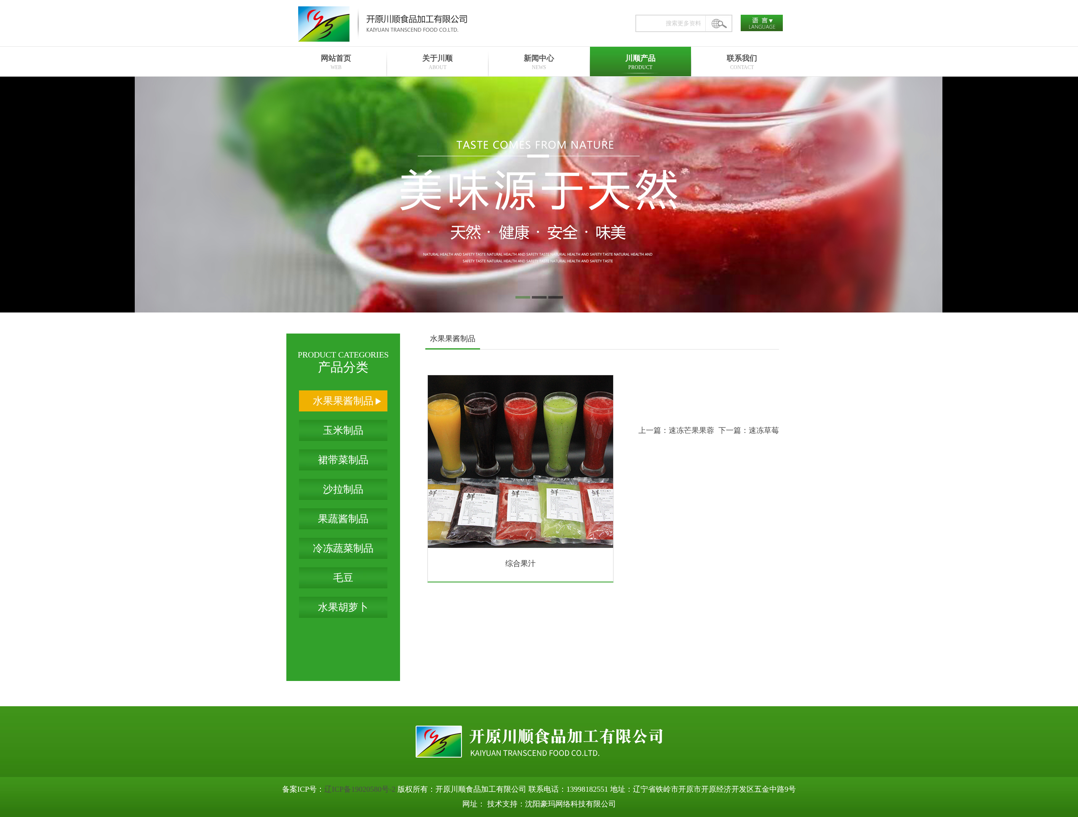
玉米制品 (343, 430)
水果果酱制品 (343, 400)
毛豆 (343, 577)
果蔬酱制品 (343, 518)
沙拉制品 (343, 489)
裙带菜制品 (343, 459)
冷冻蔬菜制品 (343, 548)
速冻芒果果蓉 (691, 430)
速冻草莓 (764, 430)
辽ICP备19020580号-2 (359, 789)
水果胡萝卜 (343, 607)
